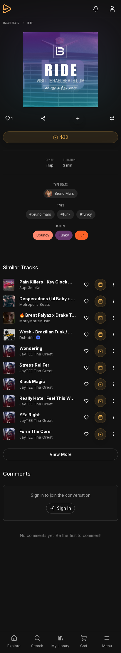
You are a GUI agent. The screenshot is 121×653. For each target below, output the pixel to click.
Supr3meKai (30, 287)
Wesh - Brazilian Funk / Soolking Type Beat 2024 (69, 331)
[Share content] (43, 118)
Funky (64, 235)
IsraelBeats (11, 23)
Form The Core (35, 431)
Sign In (64, 508)
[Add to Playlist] (78, 118)
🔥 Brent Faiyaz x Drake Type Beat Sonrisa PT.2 (68, 315)
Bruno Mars (64, 193)
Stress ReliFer (34, 364)
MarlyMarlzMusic (34, 320)
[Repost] (112, 118)
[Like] (86, 285)
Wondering (30, 348)
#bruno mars (40, 214)
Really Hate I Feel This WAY (47, 398)
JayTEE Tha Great (36, 354)
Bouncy (42, 235)
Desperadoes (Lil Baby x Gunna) (52, 298)
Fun (81, 235)
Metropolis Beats (34, 304)
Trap (49, 165)
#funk (65, 214)
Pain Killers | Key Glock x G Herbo (53, 281)
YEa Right (29, 414)
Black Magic (32, 381)
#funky (86, 214)
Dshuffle (27, 337)
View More (61, 454)
